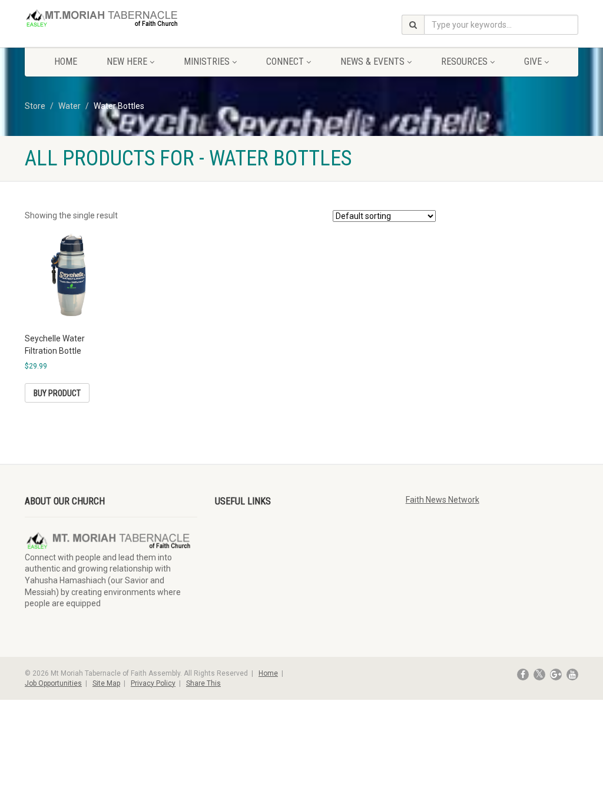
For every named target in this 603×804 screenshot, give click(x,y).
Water (69, 106)
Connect (285, 61)
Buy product (57, 393)
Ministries (207, 61)
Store (35, 106)
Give (533, 61)
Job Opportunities (53, 683)
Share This (203, 683)
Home (65, 61)
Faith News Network (442, 499)
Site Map (106, 683)
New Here (127, 61)
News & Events (372, 61)
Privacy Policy (153, 683)
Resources (464, 61)
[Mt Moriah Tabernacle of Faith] (111, 19)
